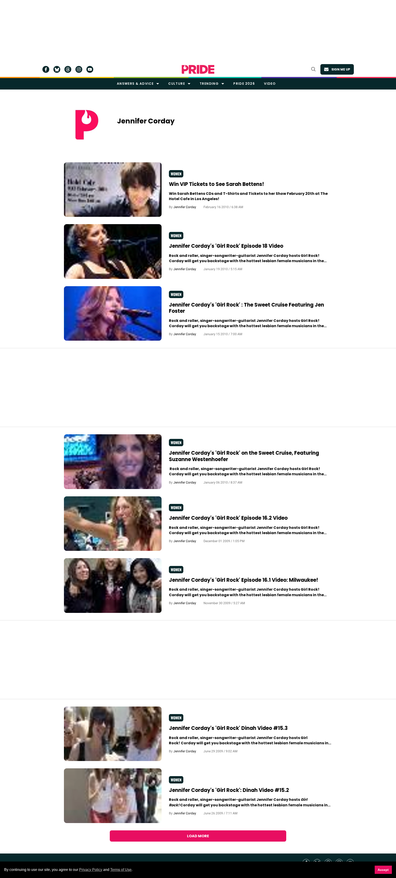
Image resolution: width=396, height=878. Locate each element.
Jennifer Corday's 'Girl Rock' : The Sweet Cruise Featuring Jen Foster (246, 308)
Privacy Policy (90, 870)
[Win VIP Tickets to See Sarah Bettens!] (113, 189)
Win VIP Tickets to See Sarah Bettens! (216, 184)
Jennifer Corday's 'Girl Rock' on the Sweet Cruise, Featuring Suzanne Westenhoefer (244, 456)
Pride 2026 (244, 83)
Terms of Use (121, 870)
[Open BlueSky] (56, 69)
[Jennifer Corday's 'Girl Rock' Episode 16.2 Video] (113, 523)
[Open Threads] (68, 69)
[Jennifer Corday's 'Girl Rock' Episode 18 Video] (113, 251)
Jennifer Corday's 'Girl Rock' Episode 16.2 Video (228, 518)
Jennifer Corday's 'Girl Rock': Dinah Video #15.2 (229, 790)
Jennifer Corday (184, 207)
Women (176, 174)
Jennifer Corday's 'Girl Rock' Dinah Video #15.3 (228, 728)
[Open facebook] (46, 69)
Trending (209, 83)
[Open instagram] (78, 69)
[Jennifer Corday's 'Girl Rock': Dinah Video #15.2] (113, 795)
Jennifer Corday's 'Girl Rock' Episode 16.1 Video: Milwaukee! (243, 580)
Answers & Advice (135, 83)
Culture (176, 83)
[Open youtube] (90, 69)
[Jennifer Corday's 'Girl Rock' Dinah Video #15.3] (113, 733)
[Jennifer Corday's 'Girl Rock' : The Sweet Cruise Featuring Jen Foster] (113, 313)
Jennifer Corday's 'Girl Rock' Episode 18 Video (226, 246)
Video (270, 83)
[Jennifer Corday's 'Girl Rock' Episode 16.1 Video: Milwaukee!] (113, 585)
